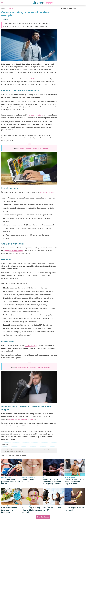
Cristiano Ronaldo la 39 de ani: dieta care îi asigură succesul (74, 481)
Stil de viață (4, 8)
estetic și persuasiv (47, 192)
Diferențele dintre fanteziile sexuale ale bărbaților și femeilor (52, 481)
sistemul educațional (35, 115)
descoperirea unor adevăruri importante (21, 419)
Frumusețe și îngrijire (29, 477)
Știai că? (11, 8)
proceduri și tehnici (31, 345)
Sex (44, 477)
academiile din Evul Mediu (13, 250)
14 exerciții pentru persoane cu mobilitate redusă (10, 481)
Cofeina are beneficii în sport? (52, 509)
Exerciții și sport (6, 477)
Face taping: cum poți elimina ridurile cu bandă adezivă (32, 510)
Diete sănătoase (6, 506)
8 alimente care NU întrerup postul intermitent (9, 510)
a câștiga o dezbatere (30, 79)
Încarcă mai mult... (43, 517)
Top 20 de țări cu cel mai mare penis (74, 509)
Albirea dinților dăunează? (28, 480)
